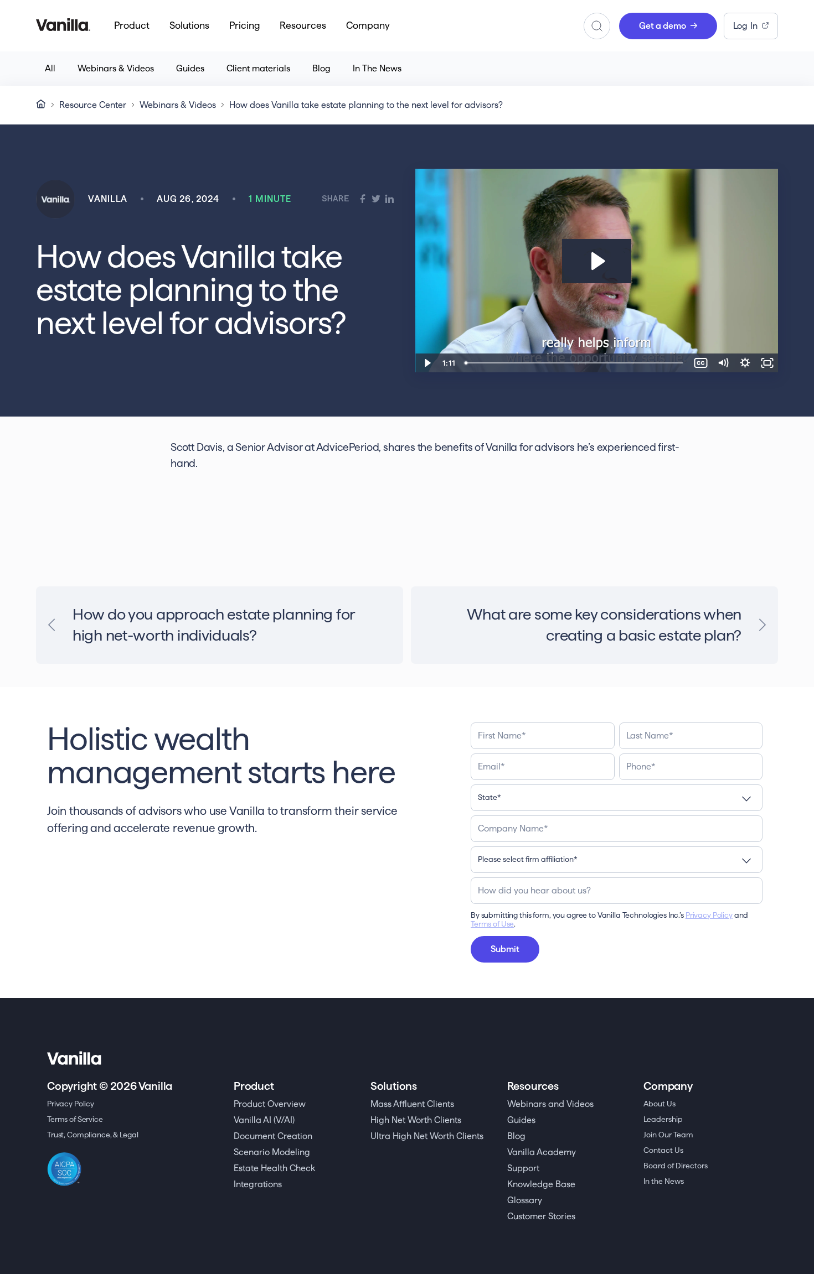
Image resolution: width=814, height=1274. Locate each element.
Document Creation (273, 1136)
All (50, 68)
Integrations (258, 1184)
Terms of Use (492, 923)
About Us (659, 1103)
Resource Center (92, 105)
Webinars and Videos (550, 1104)
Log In (745, 25)
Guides (190, 68)
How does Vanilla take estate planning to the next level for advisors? (366, 105)
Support (523, 1168)
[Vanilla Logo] (63, 25)
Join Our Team (668, 1134)
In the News (663, 1181)
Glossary (524, 1200)
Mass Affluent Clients (412, 1104)
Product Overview (270, 1104)
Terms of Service (75, 1119)
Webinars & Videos (116, 68)
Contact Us (663, 1150)
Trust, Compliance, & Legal (92, 1134)
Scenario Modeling (272, 1152)
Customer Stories (541, 1216)
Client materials (258, 68)
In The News (377, 68)
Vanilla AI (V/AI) (264, 1120)
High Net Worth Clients (415, 1120)
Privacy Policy (709, 915)
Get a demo (662, 25)
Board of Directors (675, 1165)
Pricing (244, 25)
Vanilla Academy (541, 1152)
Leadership (663, 1119)
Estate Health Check (274, 1168)
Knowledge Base (541, 1184)
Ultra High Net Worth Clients (426, 1136)
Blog (321, 68)
